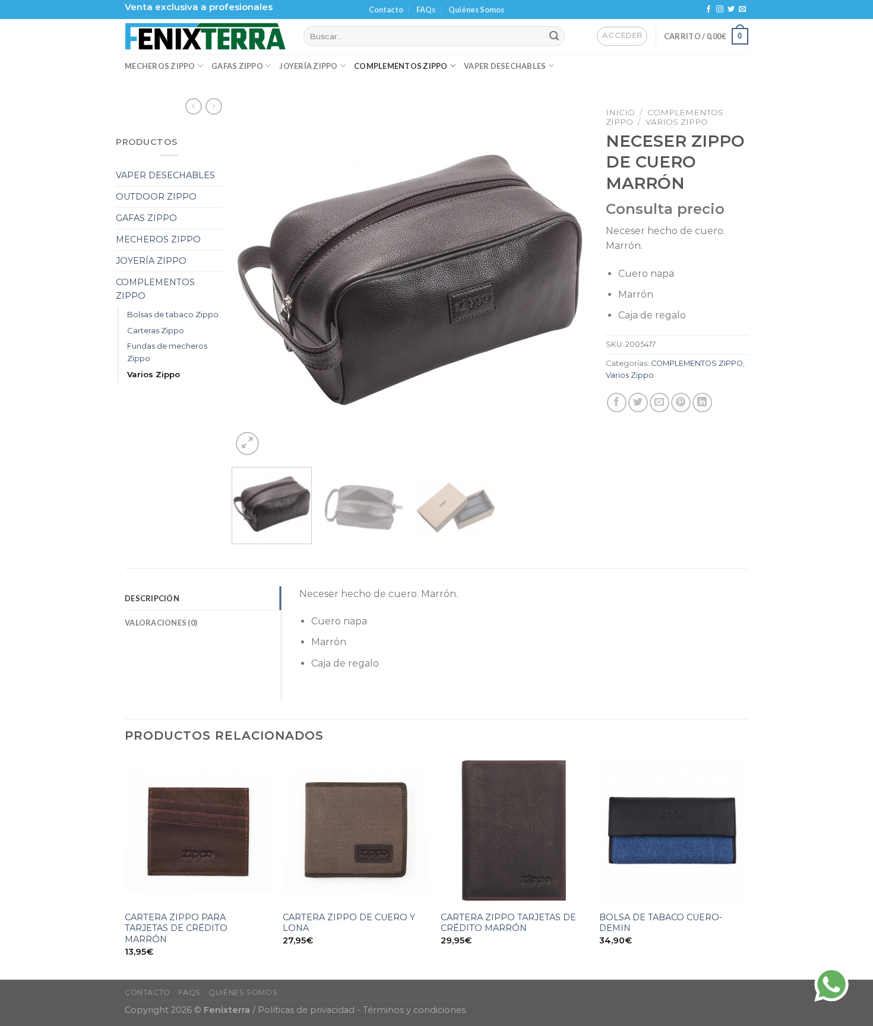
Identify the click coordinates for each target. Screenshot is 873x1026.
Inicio (620, 112)
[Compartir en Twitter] (638, 402)
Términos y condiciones (414, 1010)
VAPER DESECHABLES (505, 66)
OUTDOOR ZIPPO (156, 196)
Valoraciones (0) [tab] (161, 622)
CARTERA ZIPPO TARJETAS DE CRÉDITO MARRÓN (508, 923)
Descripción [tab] (152, 598)
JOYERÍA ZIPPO (308, 66)
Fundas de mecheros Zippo (167, 352)
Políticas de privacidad (306, 1010)
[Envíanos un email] (742, 9)
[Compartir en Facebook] (617, 402)
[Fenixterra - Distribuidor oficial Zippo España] (205, 36)
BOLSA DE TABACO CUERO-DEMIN (661, 923)
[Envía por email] (659, 402)
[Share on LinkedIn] (702, 402)
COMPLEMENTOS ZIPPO (401, 66)
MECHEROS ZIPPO (160, 66)
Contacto (386, 9)
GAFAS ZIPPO (237, 66)
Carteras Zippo (155, 330)
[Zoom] (247, 443)
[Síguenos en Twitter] (731, 9)
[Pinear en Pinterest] (681, 402)
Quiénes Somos (476, 9)
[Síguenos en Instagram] (719, 9)
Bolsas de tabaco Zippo (173, 314)
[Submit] (554, 36)
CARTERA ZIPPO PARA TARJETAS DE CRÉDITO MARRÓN (176, 928)
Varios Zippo (153, 374)
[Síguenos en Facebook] (708, 9)
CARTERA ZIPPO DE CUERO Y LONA (349, 923)
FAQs (425, 9)
